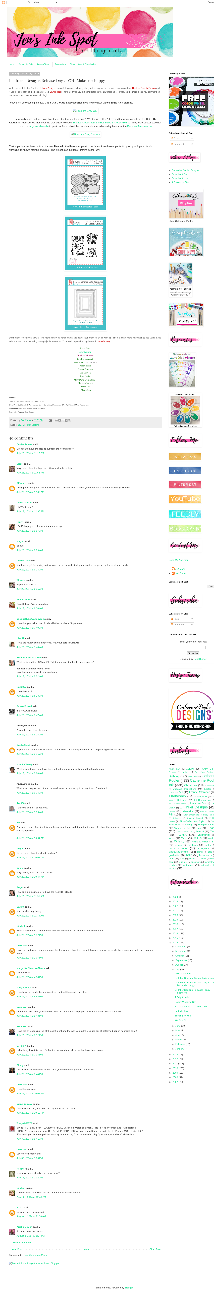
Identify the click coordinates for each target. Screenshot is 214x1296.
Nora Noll (22, 1026)
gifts (209, 851)
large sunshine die (39, 126)
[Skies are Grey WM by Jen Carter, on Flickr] (85, 110)
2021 (176, 910)
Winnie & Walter (200, 842)
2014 (176, 942)
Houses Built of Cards (29, 657)
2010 (176, 1068)
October (180, 955)
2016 (176, 933)
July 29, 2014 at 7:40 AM (30, 627)
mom (171, 858)
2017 (176, 929)
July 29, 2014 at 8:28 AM (30, 695)
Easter (207, 789)
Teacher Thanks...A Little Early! (191, 1006)
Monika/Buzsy (25, 764)
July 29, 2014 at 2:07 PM (30, 957)
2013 (176, 1054)
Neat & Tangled (207, 811)
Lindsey (21, 1188)
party (182, 859)
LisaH (20, 463)
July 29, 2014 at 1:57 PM (30, 935)
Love (172, 811)
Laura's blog (55, 92)
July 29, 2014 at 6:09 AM (30, 550)
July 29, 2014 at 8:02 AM (30, 676)
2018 (176, 924)
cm (18, 822)
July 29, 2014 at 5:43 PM (30, 1015)
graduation (174, 855)
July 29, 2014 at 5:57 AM (30, 530)
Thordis (21, 580)
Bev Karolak (23, 599)
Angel (20, 887)
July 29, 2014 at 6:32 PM (30, 1035)
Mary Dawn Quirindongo (85, 379)
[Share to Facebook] (66, 420)
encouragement (178, 851)
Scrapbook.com (180, 178)
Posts (176, 138)
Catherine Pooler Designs (185, 170)
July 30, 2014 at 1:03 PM (30, 1158)
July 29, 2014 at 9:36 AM (30, 812)
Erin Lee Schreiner (85, 355)
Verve (172, 838)
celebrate (193, 845)
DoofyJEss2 (23, 745)
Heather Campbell (85, 358)
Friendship (177, 796)
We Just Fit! (181, 1020)
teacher (173, 865)
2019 (176, 919)
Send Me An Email (178, 560)
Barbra (20, 906)
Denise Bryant (25, 444)
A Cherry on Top (180, 182)
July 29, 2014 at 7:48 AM (30, 647)
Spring (188, 824)
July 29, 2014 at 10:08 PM (30, 1093)
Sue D (20, 868)
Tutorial (200, 831)
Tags (199, 828)
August (179, 964)
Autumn (190, 768)
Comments (179, 144)
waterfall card (207, 865)
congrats (203, 848)
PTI (171, 814)
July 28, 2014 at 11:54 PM (30, 472)
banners (178, 845)
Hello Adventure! (183, 973)
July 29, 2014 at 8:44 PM (30, 1074)
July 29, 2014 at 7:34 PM (30, 1054)
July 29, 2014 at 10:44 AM (30, 876)
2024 (176, 897)
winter (172, 868)
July (177, 969)
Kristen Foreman (85, 369)
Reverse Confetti (194, 818)
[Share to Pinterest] (69, 420)
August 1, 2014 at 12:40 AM (31, 1197)
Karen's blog (104, 341)
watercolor (188, 865)
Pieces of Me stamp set (140, 126)
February (180, 1044)
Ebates (172, 792)
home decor (205, 855)
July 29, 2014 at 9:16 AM (30, 754)
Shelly (20, 1065)
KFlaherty (22, 483)
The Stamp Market (184, 832)
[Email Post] (50, 420)
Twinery (182, 834)
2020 (176, 915)
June (178, 1026)
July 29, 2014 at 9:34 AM (30, 792)
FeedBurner (200, 659)
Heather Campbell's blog (144, 88)
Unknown (22, 945)
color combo (178, 848)
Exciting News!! (183, 1015)
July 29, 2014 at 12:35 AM (30, 511)
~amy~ (20, 522)
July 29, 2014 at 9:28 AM (30, 773)
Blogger (129, 1287)
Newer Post (16, 1249)
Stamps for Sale (26, 64)
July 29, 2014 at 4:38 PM (30, 977)
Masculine (188, 811)
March (179, 1039)
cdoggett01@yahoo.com (31, 619)
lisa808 (21, 803)
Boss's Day (193, 776)
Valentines (203, 834)
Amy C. (21, 848)
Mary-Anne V (24, 987)
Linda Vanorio (24, 502)
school (203, 859)
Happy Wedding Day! (186, 1002)
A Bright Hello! (182, 997)
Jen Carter (78, 362)
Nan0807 (21, 687)
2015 (176, 938)
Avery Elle (207, 769)
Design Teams (43, 64)
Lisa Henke (85, 376)
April (178, 1035)
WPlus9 (198, 838)
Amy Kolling (85, 351)
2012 (176, 1059)
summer (183, 862)
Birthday (174, 776)
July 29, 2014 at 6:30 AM (30, 608)
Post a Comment (22, 1242)
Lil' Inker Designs (47, 88)
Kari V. (20, 1207)
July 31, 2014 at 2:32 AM (30, 1177)
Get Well (202, 796)
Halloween (182, 800)
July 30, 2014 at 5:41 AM (30, 1138)
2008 (176, 1077)
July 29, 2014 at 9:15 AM (30, 734)
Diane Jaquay (24, 1104)
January (180, 1048)
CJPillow (21, 1045)
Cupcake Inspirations (184, 789)
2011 (175, 1063)
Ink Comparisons (203, 800)
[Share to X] (62, 420)
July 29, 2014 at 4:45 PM (30, 996)
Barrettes (172, 772)
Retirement (177, 818)
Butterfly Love (182, 1011)
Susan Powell (24, 706)
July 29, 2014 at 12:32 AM (30, 492)
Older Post (155, 1249)
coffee (208, 845)
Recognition (60, 64)
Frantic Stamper (199, 792)
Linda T (21, 926)
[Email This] (56, 420)
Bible (184, 772)
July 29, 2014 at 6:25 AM (30, 589)
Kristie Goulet (24, 1226)
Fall (181, 792)
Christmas (190, 785)
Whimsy (179, 841)
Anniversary (174, 769)
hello (189, 855)
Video (184, 838)
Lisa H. (20, 638)
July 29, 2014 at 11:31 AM (30, 896)
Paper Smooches (190, 815)
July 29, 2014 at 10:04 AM (30, 838)
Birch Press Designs (204, 772)
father (200, 852)
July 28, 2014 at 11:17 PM (30, 453)
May (178, 1030)
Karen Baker (85, 365)
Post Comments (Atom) (36, 1255)
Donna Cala (23, 560)
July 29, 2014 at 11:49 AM (30, 915)
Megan (20, 541)
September (181, 960)
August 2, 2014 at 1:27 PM (31, 1235)
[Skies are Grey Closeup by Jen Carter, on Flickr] (85, 134)
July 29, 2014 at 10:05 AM (30, 857)
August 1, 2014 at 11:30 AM (31, 1216)
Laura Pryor (85, 348)
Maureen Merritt (85, 383)
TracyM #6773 (24, 1123)
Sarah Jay (85, 386)
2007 (176, 1082)
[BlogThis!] (59, 420)
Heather (21, 1168)
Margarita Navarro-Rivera (31, 968)
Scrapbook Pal (179, 174)
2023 (176, 901)
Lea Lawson (85, 372)
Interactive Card (198, 803)
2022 (176, 906)
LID (19, 425)
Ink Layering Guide (177, 803)
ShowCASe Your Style (192, 821)
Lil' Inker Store (85, 390)
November (181, 951)
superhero (196, 862)
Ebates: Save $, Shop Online (83, 64)
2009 (176, 1072)
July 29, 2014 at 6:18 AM (30, 569)
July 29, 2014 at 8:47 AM (30, 715)
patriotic (192, 859)
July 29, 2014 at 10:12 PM (30, 1112)
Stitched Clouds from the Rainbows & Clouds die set (101, 122)
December (181, 946)
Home (11, 64)
